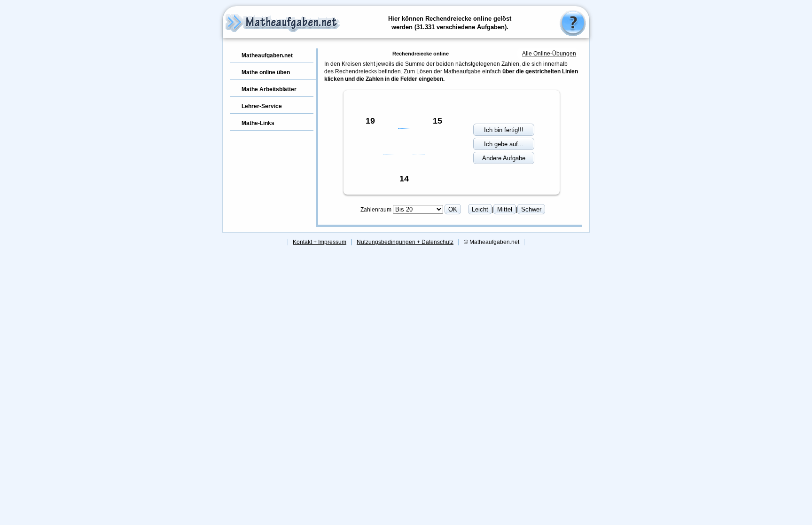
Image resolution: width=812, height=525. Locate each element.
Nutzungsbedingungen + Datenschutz (405, 242)
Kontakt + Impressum (319, 242)
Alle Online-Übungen (549, 53)
